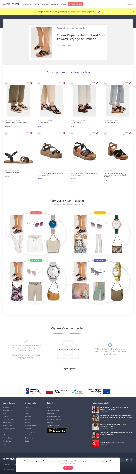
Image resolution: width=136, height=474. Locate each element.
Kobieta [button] (25, 4)
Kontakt (50, 422)
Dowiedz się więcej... (68, 463)
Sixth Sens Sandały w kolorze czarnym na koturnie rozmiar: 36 (84, 174)
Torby (5, 444)
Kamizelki (6, 416)
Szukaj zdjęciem (77, 4)
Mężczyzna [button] (34, 4)
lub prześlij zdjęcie (69, 369)
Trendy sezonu (105, 411)
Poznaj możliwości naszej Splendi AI (82, 12)
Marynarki (28, 429)
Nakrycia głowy (8, 425)
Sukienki (5, 435)
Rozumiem (68, 468)
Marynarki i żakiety (9, 422)
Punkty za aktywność (54, 419)
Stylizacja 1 (36, 213)
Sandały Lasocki (43, 123)
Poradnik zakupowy (106, 428)
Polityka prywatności (54, 416)
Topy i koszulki (7, 441)
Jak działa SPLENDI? (54, 410)
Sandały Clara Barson (12, 172)
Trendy (63, 4)
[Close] (134, 12)
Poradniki (54, 4)
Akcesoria (6, 407)
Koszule (27, 419)
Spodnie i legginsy (9, 429)
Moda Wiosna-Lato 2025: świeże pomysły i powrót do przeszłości (114, 408)
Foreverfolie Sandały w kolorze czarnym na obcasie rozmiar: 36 (51, 174)
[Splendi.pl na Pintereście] (131, 460)
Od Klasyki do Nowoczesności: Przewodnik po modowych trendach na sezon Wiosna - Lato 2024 (116, 416)
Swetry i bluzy (7, 438)
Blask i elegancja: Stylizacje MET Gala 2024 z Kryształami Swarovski (115, 425)
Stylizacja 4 (100, 260)
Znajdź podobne (26, 83)
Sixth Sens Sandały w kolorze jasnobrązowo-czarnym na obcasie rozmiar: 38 (115, 175)
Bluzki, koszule (7, 410)
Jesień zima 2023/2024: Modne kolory (112, 442)
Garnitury (28, 413)
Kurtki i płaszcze (8, 419)
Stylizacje (44, 4)
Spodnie (27, 435)
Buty (63, 45)
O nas (49, 407)
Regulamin (50, 413)
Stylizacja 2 (100, 213)
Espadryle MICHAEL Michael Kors (16, 123)
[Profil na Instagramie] (127, 460)
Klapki (70, 45)
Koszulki (27, 422)
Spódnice (6, 432)
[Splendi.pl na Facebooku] (122, 460)
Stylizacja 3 (36, 260)
